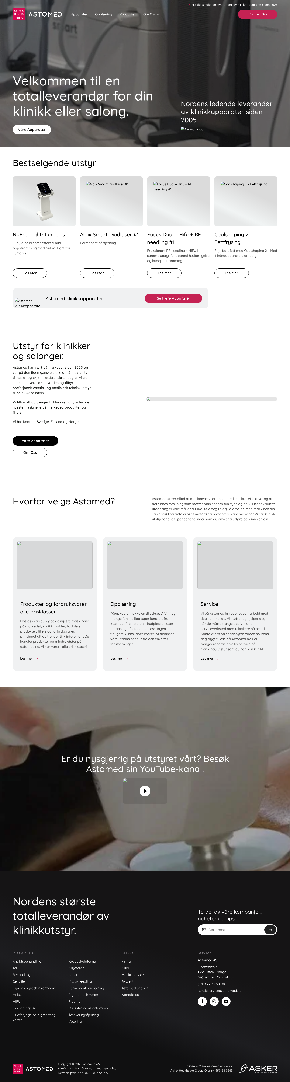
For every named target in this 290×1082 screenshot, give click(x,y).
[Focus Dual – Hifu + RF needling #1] (178, 201)
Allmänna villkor (68, 1068)
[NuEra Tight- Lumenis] (44, 201)
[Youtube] (226, 1001)
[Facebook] (202, 1001)
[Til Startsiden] (38, 14)
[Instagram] (214, 1001)
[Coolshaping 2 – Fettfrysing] (245, 201)
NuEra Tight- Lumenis (39, 234)
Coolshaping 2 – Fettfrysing (233, 238)
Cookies (87, 1068)
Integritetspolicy (105, 1068)
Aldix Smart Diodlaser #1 (109, 234)
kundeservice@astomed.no (220, 990)
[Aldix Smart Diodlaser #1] (111, 201)
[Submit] (270, 929)
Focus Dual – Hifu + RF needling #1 (174, 238)
